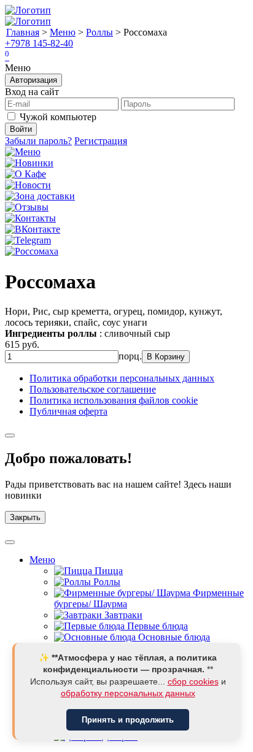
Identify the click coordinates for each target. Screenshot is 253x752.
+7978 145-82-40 (39, 43)
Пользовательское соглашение (92, 389)
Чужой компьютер (58, 117)
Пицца (107, 571)
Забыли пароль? (38, 141)
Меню (63, 32)
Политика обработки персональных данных (121, 378)
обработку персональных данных (128, 693)
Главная (22, 32)
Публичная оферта (68, 411)
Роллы (99, 32)
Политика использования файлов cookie (113, 400)
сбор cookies (193, 681)
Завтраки (122, 615)
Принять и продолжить (128, 719)
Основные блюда (173, 637)
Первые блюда (156, 626)
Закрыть (25, 517)
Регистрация (100, 141)
